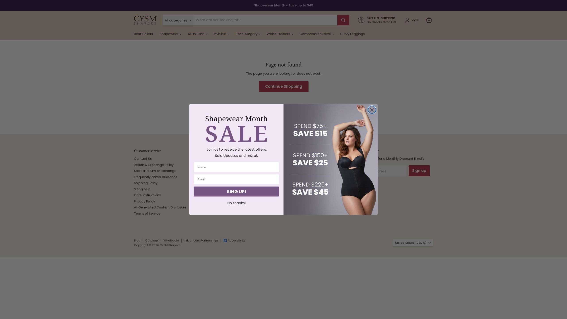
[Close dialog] (372, 110)
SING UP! (236, 192)
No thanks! (236, 203)
